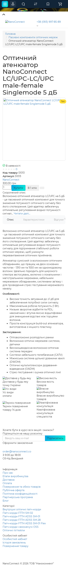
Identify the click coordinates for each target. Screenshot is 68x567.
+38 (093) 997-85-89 (49, 21)
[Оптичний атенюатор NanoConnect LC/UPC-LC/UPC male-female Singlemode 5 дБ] (34, 129)
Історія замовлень (14, 542)
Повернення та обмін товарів (22, 486)
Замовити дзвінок (18, 463)
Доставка (8, 479)
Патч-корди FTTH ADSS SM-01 (21, 516)
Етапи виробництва (15, 476)
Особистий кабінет (15, 539)
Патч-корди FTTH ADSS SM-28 (22, 519)
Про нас (8, 472)
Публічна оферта (13, 490)
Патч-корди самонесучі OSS (21, 526)
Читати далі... (22, 213)
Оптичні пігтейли (14, 530)
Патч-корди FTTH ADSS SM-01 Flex (24, 523)
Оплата (7, 483)
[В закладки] (42, 188)
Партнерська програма (18, 497)
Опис (10, 219)
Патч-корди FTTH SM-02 (18, 512)
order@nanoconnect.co (17, 451)
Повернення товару (15, 546)
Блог (6, 500)
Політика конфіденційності (20, 493)
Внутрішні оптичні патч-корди (22, 509)
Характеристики (33, 219)
